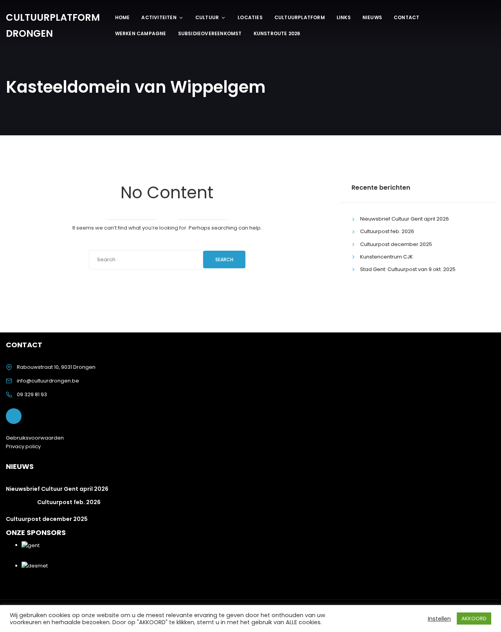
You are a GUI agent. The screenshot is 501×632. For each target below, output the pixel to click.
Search (224, 259)
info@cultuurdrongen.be (48, 380)
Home (122, 17)
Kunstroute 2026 (277, 33)
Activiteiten (158, 17)
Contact (406, 17)
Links (344, 17)
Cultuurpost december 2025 (396, 244)
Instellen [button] (439, 618)
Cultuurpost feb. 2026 (387, 231)
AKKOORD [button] (474, 618)
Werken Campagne (140, 33)
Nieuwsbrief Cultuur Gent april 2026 (404, 219)
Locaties (250, 17)
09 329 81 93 (32, 394)
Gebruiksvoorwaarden (35, 438)
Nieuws (372, 17)
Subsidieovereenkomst (210, 33)
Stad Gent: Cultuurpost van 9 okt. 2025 (408, 269)
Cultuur (207, 17)
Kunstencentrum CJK (386, 256)
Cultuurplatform (299, 17)
